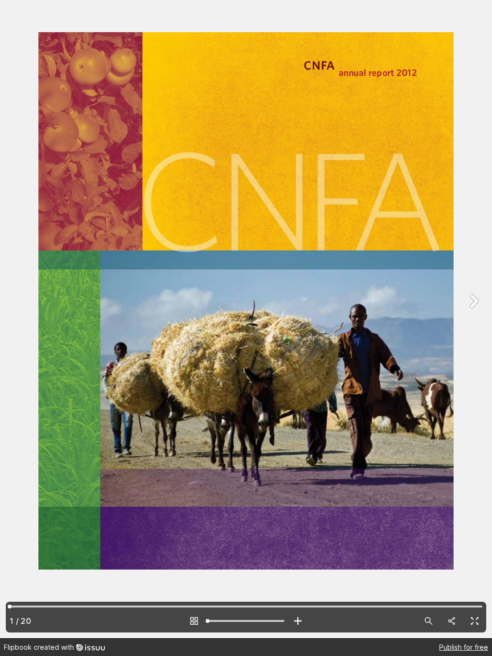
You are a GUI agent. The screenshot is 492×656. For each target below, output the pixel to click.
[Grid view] (194, 621)
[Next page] (473, 319)
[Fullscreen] (474, 621)
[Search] (428, 621)
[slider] (246, 621)
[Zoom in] (298, 621)
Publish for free (463, 647)
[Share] (451, 621)
